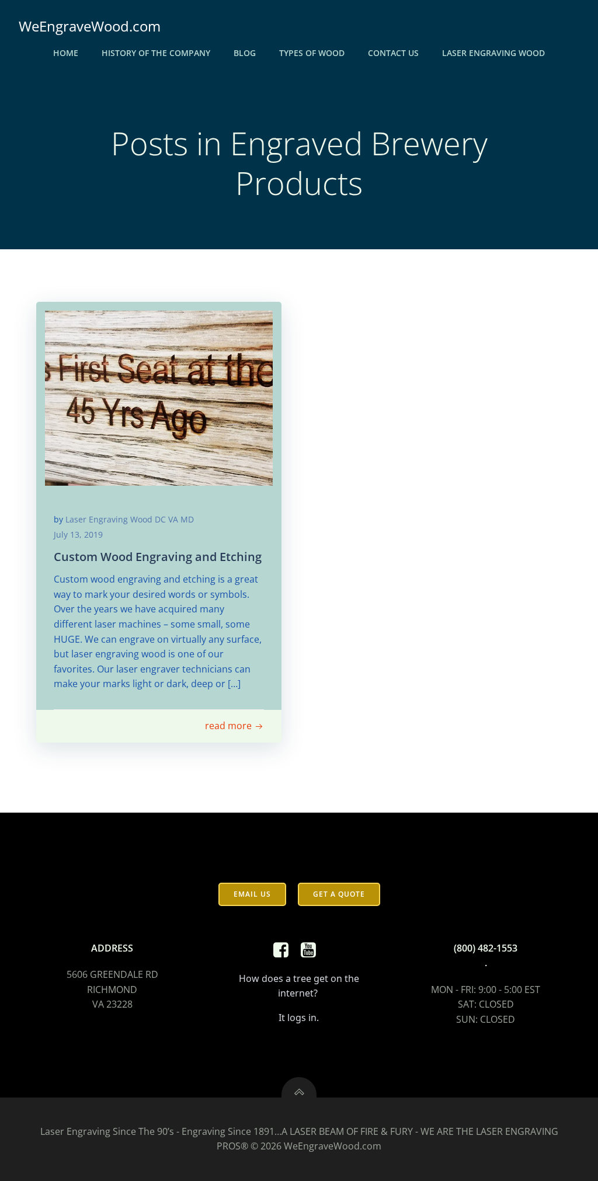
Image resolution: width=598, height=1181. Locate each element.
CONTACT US (393, 52)
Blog (245, 52)
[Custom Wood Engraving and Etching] (159, 397)
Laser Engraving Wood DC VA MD (129, 519)
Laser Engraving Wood (493, 52)
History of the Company (156, 52)
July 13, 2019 (78, 534)
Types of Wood (312, 52)
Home (65, 52)
